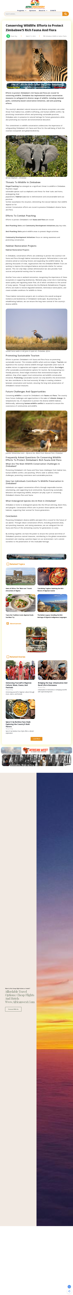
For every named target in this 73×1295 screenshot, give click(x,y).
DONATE (53, 11)
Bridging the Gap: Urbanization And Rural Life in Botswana (52, 684)
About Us (42, 11)
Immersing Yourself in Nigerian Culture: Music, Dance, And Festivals (18, 685)
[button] (36, 739)
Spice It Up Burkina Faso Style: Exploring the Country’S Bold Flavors (18, 724)
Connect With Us (13, 1009)
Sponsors (32, 11)
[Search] (65, 14)
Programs (20, 11)
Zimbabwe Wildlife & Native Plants (56, 36)
